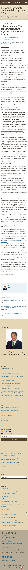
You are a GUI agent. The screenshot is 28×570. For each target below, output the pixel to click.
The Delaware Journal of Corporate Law (10, 383)
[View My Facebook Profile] (4, 431)
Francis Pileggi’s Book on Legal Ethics (10, 373)
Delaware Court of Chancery (8, 371)
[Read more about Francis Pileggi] (9, 288)
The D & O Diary (5, 509)
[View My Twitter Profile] (10, 431)
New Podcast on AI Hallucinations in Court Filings (13, 300)
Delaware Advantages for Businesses (10, 388)
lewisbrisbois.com (12, 554)
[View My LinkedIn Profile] (7, 431)
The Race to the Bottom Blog (8, 517)
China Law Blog (4, 488)
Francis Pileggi (6, 37)
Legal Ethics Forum (5, 498)
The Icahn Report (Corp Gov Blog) (9, 514)
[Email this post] (5, 275)
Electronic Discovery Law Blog (8, 493)
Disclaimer (12, 560)
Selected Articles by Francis (7, 415)
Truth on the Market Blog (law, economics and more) (14, 522)
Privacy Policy (5, 560)
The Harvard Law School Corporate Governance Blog (14, 512)
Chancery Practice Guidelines (8, 380)
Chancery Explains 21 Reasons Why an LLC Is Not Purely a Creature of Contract (13, 306)
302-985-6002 (9, 541)
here (19, 243)
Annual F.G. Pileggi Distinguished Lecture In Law (12, 385)
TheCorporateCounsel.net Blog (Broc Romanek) (12, 520)
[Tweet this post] (7, 275)
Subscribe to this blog (8, 433)
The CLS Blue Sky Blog (6, 506)
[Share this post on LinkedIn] (12, 275)
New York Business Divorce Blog (9, 501)
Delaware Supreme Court (7, 368)
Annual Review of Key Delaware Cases (10, 407)
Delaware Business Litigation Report (10, 491)
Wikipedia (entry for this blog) (8, 525)
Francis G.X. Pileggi (14, 3)
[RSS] (2, 431)
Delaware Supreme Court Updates (9, 410)
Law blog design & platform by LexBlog (13, 567)
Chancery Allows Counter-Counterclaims (11, 313)
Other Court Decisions (6, 420)
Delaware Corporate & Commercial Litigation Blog (13, 10)
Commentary (4, 418)
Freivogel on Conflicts (6, 496)
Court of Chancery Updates (10, 39)
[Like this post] (9, 275)
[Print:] (2, 274)
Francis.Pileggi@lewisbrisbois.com (13, 543)
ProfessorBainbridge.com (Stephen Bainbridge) (12, 504)
